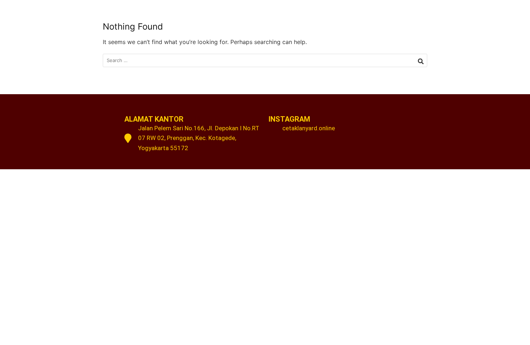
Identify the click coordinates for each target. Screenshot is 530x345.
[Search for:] (265, 60)
